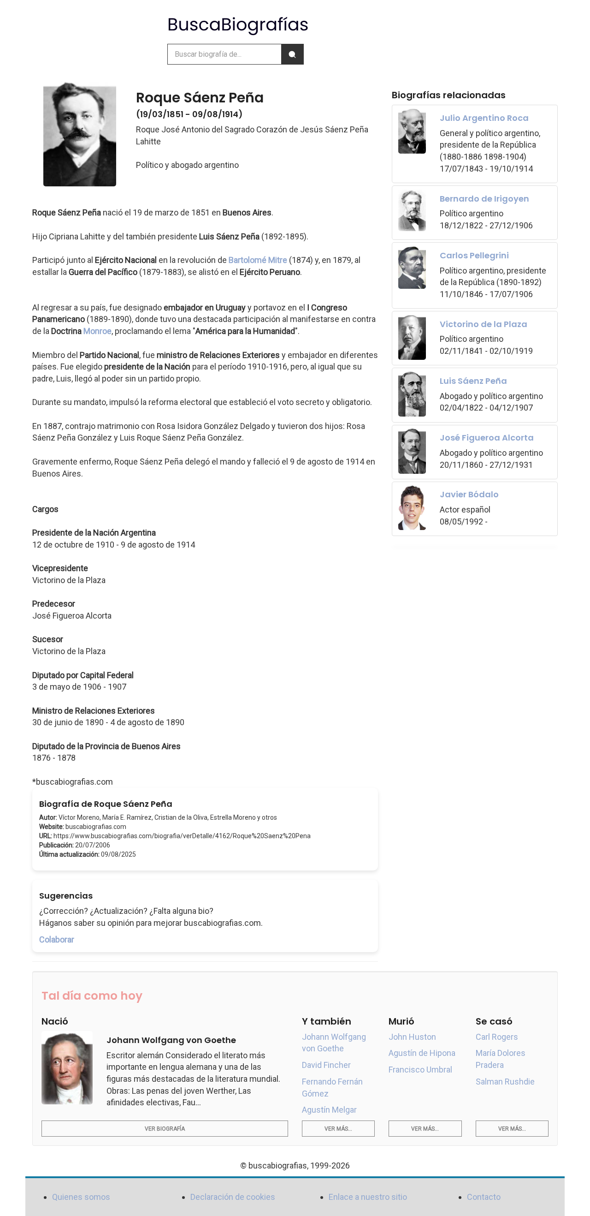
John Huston (412, 1037)
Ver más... (338, 1129)
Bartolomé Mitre (258, 260)
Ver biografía (165, 1129)
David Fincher (326, 1065)
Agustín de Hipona (422, 1053)
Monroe (97, 331)
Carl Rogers (497, 1037)
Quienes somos (81, 1197)
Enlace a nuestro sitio (368, 1197)
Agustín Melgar (329, 1110)
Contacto (484, 1197)
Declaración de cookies (232, 1197)
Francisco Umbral (420, 1069)
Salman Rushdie (505, 1081)
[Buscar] (292, 54)
